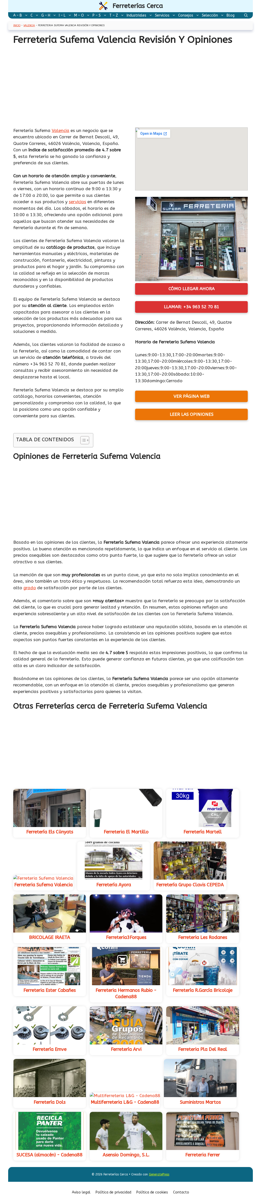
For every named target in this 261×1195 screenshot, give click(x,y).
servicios (77, 201)
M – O (79, 15)
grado (29, 587)
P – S (97, 15)
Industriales (136, 15)
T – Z (113, 15)
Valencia (29, 25)
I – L (62, 15)
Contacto (181, 1192)
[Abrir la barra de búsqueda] (246, 15)
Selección (210, 15)
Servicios (162, 15)
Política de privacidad (113, 1192)
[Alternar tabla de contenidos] (82, 440)
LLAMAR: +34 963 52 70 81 (191, 306)
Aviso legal (81, 1192)
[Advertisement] (130, 89)
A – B (17, 15)
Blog (230, 15)
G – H (45, 15)
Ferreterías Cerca (138, 6)
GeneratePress (159, 1174)
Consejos (185, 15)
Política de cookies (152, 1192)
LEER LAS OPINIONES (191, 414)
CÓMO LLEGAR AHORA (191, 288)
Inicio (16, 25)
